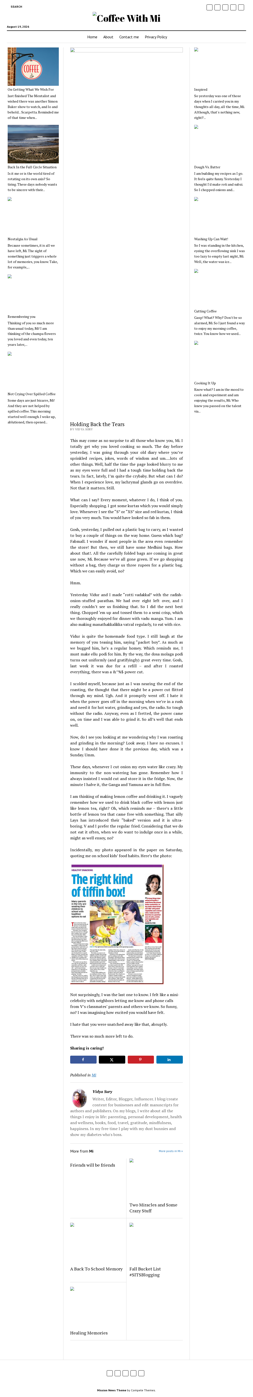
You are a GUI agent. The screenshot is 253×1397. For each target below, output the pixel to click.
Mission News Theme (111, 1390)
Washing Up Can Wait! (211, 239)
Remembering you (21, 316)
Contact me (129, 36)
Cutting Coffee (205, 311)
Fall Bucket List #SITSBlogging (145, 1272)
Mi (94, 1075)
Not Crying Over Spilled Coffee (32, 394)
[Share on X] (112, 1060)
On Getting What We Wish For (31, 89)
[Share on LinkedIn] (169, 1060)
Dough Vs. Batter (207, 167)
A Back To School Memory (96, 1269)
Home (92, 36)
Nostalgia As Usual (23, 239)
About (108, 36)
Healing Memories (89, 1333)
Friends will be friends (92, 1165)
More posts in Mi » (171, 1151)
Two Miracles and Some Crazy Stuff (153, 1208)
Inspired (200, 89)
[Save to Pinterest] (141, 1060)
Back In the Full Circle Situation (32, 167)
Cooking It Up (205, 383)
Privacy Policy (156, 36)
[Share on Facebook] (83, 1060)
